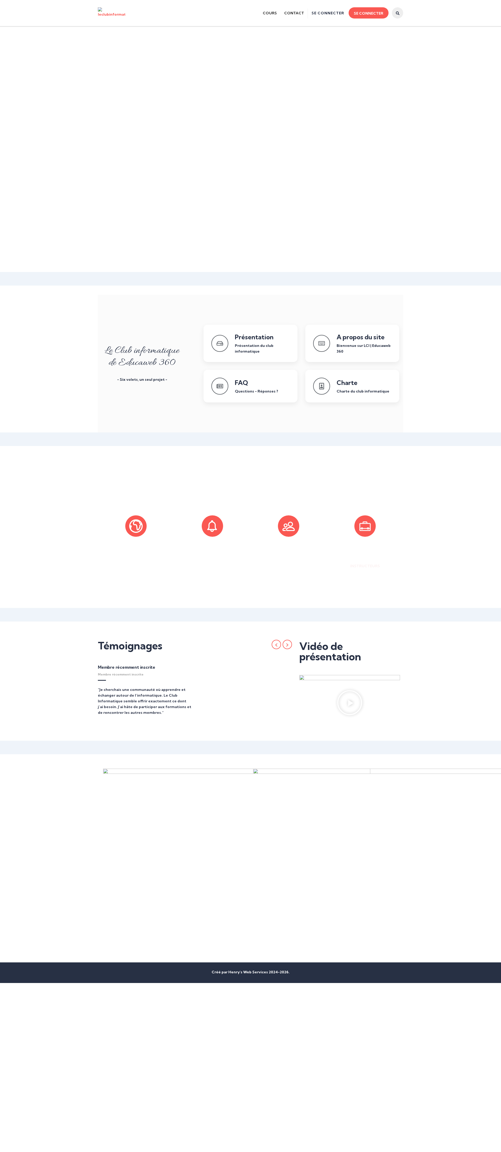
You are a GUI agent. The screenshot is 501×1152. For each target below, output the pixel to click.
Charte (347, 383)
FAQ (241, 383)
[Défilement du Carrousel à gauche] (276, 644)
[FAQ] (219, 386)
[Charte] (321, 386)
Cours (270, 13)
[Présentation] (219, 343)
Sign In (47, 1143)
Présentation (254, 337)
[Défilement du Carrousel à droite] (287, 644)
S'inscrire (32, 1143)
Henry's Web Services (248, 972)
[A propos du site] (321, 343)
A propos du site (361, 337)
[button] (350, 703)
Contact (294, 13)
